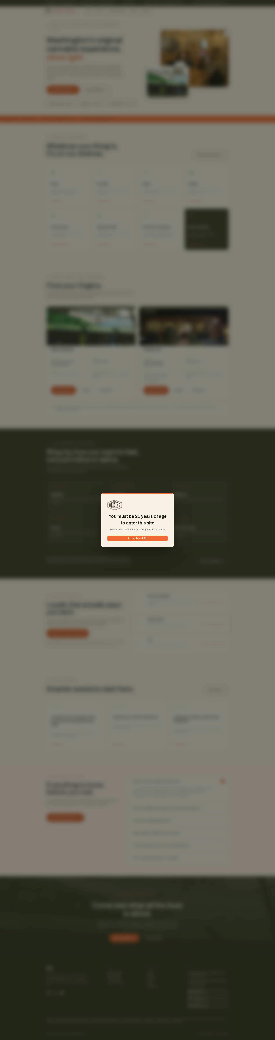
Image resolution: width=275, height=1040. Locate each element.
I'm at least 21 (137, 538)
